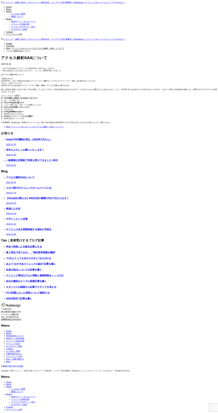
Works (9, 19)
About (8, 11)
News (8, 9)
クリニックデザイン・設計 (23, 27)
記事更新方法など (14, 354)
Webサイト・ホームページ (23, 21)
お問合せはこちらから (11, 319)
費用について (17, 16)
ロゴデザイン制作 (19, 29)
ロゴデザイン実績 (14, 346)
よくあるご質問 (18, 14)
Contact (9, 32)
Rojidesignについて (15, 336)
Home (8, 7)
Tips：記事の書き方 (15, 359)
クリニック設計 (13, 344)
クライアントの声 (14, 34)
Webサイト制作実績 (15, 338)
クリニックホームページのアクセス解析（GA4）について (37, 127)
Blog (8, 127)
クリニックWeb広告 (20, 24)
